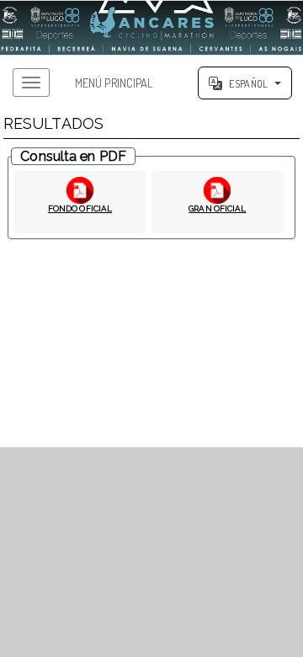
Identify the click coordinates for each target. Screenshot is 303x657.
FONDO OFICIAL (80, 208)
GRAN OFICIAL (217, 208)
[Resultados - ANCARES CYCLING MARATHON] (151, 28)
